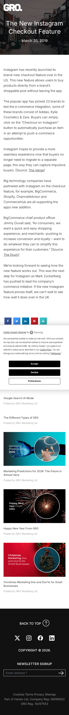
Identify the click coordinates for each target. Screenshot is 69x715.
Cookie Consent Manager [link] (14, 332)
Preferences (34, 381)
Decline (34, 372)
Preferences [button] (56, 353)
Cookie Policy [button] (45, 350)
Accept (34, 364)
